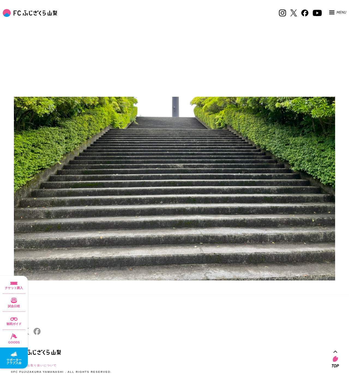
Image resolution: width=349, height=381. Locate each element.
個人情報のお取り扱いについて (34, 365)
